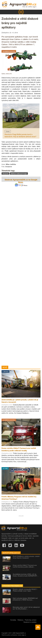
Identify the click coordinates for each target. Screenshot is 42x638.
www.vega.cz (22, 635)
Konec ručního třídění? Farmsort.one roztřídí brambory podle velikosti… (25, 566)
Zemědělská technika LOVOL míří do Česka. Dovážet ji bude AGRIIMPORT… (26, 575)
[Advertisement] (21, 273)
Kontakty (13, 620)
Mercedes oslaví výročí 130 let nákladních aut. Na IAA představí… (26, 608)
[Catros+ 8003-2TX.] (21, 72)
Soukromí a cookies (30, 622)
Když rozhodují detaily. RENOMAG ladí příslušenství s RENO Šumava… (25, 599)
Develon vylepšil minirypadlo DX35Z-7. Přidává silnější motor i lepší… (25, 590)
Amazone (5, 174)
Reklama (20, 620)
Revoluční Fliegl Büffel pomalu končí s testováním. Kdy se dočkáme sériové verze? (20, 135)
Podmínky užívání (30, 620)
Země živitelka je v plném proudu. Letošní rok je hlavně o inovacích (26, 557)
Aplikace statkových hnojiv (19, 174)
